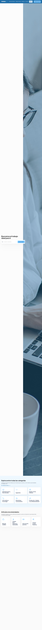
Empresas (23, 1)
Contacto (26, 1)
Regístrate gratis (37, 1)
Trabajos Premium (18, 1)
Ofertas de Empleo (12, 1)
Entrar (31, 1)
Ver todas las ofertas (5, 485)
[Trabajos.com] (4, 2)
